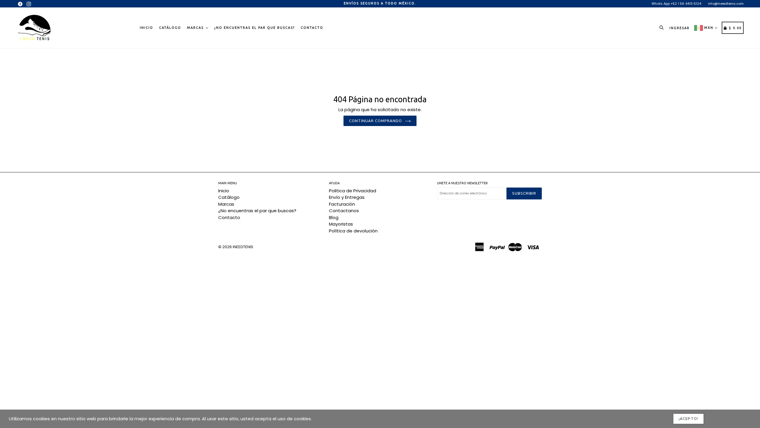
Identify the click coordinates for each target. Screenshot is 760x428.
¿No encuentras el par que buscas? (254, 27)
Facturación (342, 204)
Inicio (146, 27)
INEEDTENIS (243, 247)
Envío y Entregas (347, 197)
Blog (333, 217)
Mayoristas (341, 224)
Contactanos (344, 210)
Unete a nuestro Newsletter (462, 183)
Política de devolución (353, 231)
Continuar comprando (375, 121)
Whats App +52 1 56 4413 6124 (676, 3)
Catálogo (170, 27)
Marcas (196, 27)
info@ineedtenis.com (726, 3)
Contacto (312, 27)
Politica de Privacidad (352, 191)
